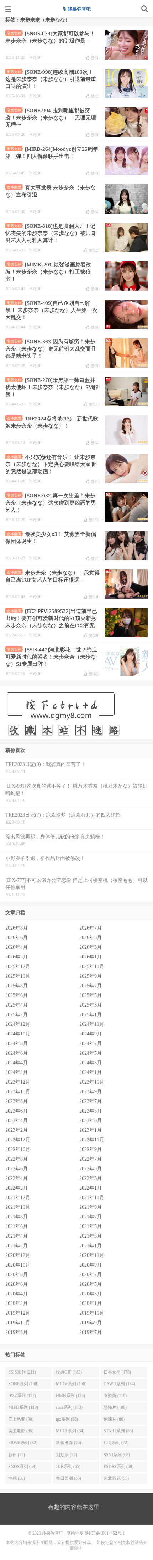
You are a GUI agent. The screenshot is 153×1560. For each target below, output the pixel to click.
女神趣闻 (14, 187)
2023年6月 (16, 1111)
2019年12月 (17, 1313)
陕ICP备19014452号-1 (105, 1533)
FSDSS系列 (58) (118, 1466)
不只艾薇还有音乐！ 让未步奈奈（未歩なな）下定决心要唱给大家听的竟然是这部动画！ (50, 464)
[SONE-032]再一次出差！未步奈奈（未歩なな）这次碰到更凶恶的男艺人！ (50, 503)
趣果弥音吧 (76, 8)
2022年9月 (90, 1149)
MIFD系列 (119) (23, 1407)
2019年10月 (17, 1322)
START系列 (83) (118, 1430)
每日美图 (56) (68, 1478)
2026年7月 (90, 928)
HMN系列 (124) (70, 1395)
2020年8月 (16, 1274)
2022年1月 (90, 1188)
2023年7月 (90, 1101)
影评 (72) (16, 1454)
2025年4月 (16, 1005)
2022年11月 (91, 1139)
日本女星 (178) (117, 1372)
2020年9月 (90, 1265)
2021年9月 (90, 1207)
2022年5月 (90, 1168)
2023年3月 (90, 1120)
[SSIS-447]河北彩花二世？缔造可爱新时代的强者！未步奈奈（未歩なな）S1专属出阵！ (51, 657)
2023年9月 (90, 1091)
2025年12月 (17, 966)
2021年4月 (16, 1236)
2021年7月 (90, 1216)
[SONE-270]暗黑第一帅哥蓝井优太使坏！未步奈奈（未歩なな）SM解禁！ (51, 387)
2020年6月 (16, 1284)
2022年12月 (17, 1139)
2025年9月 (90, 976)
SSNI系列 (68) (117, 1454)
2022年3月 (90, 1178)
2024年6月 (16, 1053)
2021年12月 (17, 1197)
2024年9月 (90, 1034)
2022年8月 (16, 1159)
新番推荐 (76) (68, 1442)
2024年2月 (16, 1072)
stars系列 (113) (69, 1407)
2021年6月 (16, 1226)
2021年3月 (90, 1236)
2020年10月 (17, 1265)
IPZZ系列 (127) (22, 1395)
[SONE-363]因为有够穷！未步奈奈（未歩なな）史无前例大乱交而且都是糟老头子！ (50, 349)
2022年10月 (17, 1149)
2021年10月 (17, 1207)
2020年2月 (16, 1303)
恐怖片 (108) (115, 1407)
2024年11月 (91, 1024)
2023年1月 (90, 1130)
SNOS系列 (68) (22, 1466)
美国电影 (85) (20, 1430)
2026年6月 (16, 937)
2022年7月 (90, 1159)
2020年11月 (91, 1255)
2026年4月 (16, 947)
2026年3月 (90, 947)
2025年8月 (16, 985)
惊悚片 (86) (114, 1419)
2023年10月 (17, 1091)
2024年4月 (16, 1062)
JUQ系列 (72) (116, 1442)
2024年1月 (90, 1072)
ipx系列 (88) (67, 1419)
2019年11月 (91, 1313)
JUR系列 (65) (68, 1466)
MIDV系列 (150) (71, 1383)
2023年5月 (90, 1111)
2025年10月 (17, 976)
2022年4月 (16, 1178)
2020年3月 (90, 1293)
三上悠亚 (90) (20, 1419)
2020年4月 (16, 1293)
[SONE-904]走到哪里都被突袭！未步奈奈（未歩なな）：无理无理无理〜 (50, 118)
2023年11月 (91, 1082)
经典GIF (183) (69, 1372)
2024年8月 (16, 1043)
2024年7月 (90, 1043)
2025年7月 (90, 985)
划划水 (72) (66, 1454)
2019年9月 (90, 1322)
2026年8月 (16, 928)
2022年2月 (16, 1188)
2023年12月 (17, 1082)
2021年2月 (16, 1245)
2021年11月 (91, 1197)
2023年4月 (16, 1120)
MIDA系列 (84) (70, 1430)
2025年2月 (16, 1014)
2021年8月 (16, 1216)
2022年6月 (16, 1168)
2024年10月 (17, 1034)
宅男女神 (14, 33)
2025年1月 (90, 1014)
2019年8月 (16, 1332)
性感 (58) (16, 1478)
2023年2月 (16, 1130)
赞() (95, 58)
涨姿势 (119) (115, 1395)
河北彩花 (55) (116, 1478)
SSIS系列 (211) (22, 1372)
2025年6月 (16, 995)
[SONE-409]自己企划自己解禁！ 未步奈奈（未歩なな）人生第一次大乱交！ (51, 310)
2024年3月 (90, 1062)
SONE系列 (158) (23, 1383)
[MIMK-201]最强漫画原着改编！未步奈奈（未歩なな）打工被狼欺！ (48, 272)
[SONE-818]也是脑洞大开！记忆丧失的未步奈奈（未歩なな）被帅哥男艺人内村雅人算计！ (50, 233)
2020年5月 (90, 1284)
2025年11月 (91, 966)
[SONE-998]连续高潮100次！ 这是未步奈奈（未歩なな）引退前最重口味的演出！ (50, 79)
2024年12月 (17, 1024)
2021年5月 (90, 1226)
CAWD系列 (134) (119, 1383)
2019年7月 (90, 1332)
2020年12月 (17, 1255)
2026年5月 (90, 937)
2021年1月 (90, 1245)
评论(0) (35, 57)
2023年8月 (16, 1101)
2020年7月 (90, 1274)
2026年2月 (16, 957)
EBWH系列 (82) (22, 1442)
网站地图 (75, 1533)
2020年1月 (90, 1303)
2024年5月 (90, 1053)
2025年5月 (90, 995)
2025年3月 (90, 1005)
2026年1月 (90, 957)
